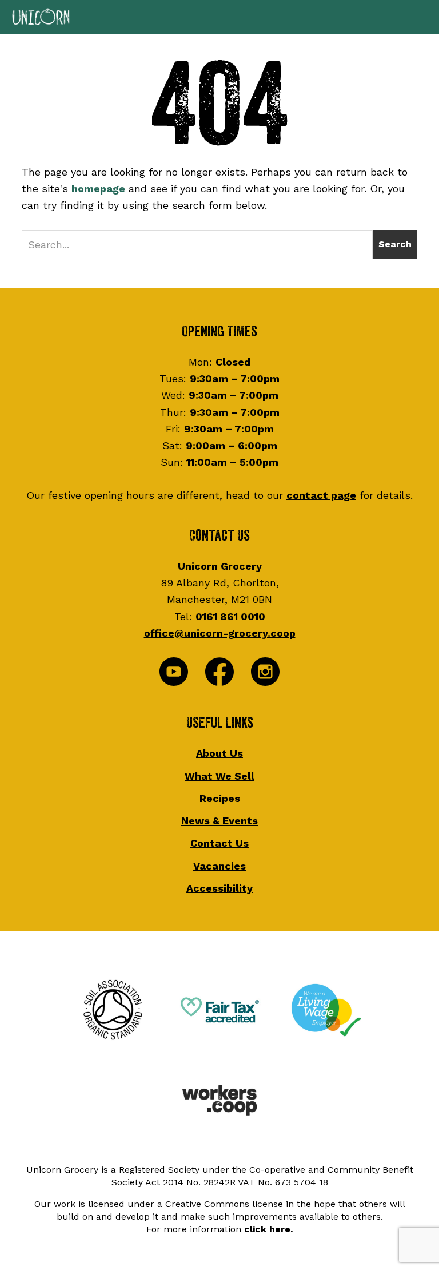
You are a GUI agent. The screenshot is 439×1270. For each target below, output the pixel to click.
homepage (98, 188)
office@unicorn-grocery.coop (220, 633)
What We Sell (219, 776)
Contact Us (219, 843)
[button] (219, 17)
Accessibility (219, 888)
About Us (219, 753)
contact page (321, 495)
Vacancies (219, 866)
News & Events (219, 821)
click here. (268, 1229)
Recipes (219, 798)
